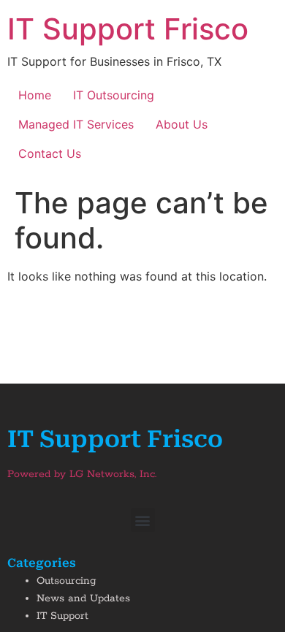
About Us (182, 124)
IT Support (62, 616)
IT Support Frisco (127, 29)
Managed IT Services (76, 124)
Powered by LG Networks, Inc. (81, 474)
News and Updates (83, 598)
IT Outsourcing (113, 95)
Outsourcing (66, 580)
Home (34, 95)
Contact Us (49, 153)
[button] (143, 520)
